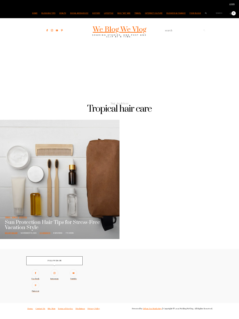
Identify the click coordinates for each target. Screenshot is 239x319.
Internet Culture (154, 13)
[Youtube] (57, 30)
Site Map (51, 308)
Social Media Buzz (79, 13)
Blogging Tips (48, 13)
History (96, 13)
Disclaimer (80, 308)
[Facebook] (47, 30)
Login (232, 4)
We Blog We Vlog (119, 29)
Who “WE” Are (124, 13)
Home (35, 13)
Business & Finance (176, 13)
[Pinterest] (62, 30)
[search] (206, 13)
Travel (137, 13)
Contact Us (40, 308)
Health (62, 13)
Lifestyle (108, 13)
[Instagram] (52, 30)
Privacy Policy (93, 308)
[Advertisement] (119, 67)
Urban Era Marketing (152, 308)
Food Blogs (195, 13)
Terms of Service (65, 308)
